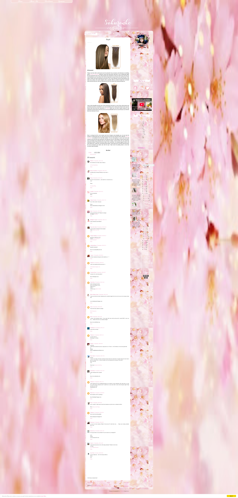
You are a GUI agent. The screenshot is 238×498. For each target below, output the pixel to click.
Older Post (126, 482)
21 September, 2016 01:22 (99, 334)
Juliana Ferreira (93, 200)
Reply (91, 166)
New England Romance (94, 447)
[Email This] (94, 152)
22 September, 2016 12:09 (98, 443)
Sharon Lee (92, 430)
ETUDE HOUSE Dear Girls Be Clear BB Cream (137, 205)
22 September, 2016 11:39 (99, 430)
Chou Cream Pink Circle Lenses (147, 223)
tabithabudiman (93, 245)
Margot (91, 343)
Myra (91, 402)
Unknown (92, 262)
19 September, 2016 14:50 (101, 170)
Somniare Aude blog (98, 365)
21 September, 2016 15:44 (99, 370)
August (146, 226)
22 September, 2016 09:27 (99, 422)
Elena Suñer (92, 355)
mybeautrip (92, 370)
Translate (147, 168)
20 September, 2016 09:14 (99, 262)
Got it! (231, 496)
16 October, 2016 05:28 (99, 452)
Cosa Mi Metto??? (97, 238)
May (146, 231)
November (147, 196)
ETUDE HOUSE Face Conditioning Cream (137, 160)
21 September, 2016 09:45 (98, 343)
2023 (145, 181)
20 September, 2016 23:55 (99, 327)
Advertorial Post (93, 154)
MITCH (91, 160)
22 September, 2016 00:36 (99, 392)
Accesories (140, 121)
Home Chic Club (93, 227)
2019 (145, 188)
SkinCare (140, 137)
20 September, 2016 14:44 (99, 282)
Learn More (43, 496)
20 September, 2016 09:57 (101, 272)
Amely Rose (92, 282)
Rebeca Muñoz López (94, 294)
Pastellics (96, 214)
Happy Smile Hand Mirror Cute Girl (147, 214)
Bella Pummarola (93, 311)
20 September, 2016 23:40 (97, 316)
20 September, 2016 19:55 (103, 294)
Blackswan (92, 422)
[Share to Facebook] (98, 152)
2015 (145, 240)
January (146, 238)
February (146, 236)
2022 (145, 183)
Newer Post (90, 482)
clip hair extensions (94, 74)
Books (140, 125)
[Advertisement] (9, 7)
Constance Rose (93, 272)
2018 (145, 189)
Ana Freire (92, 452)
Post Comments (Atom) (96, 485)
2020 (145, 186)
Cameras (140, 128)
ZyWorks (121, 491)
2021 (145, 184)
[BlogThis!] (96, 152)
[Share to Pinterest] (99, 152)
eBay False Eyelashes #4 (147, 204)
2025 (145, 177)
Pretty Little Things (96, 406)
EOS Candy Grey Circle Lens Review (148, 209)
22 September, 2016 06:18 (97, 402)
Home (108, 482)
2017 (145, 191)
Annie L (91, 443)
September (147, 200)
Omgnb (107, 108)
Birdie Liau (92, 392)
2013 (145, 244)
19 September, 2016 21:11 (102, 219)
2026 (145, 176)
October (146, 198)
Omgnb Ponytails (148, 201)
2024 (145, 179)
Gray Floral (139, 218)
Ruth (91, 316)
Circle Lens (140, 129)
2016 (145, 193)
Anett (91, 306)
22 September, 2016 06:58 (99, 412)
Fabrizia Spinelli (93, 235)
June (146, 229)
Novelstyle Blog (93, 185)
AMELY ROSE (98, 288)
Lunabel (91, 191)
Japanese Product (140, 134)
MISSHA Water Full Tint (147, 218)
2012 (145, 245)
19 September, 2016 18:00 (97, 211)
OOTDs (140, 136)
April (146, 233)
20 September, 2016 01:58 (101, 227)
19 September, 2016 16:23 (98, 191)
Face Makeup (140, 132)
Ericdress (146, 206)
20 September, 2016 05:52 (101, 245)
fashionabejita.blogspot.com (95, 266)
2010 (145, 249)
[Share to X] (97, 152)
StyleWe (146, 220)
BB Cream (140, 123)
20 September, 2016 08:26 (98, 255)
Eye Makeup (140, 131)
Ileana (91, 177)
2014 (145, 242)
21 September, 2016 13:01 (99, 355)
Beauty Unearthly (93, 170)
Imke (91, 211)
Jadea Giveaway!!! (93, 239)
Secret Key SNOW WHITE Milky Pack (137, 176)
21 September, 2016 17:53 (99, 381)
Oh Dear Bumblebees (94, 165)
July (145, 228)
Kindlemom (92, 327)
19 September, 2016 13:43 (98, 160)
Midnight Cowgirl (93, 219)
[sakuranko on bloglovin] (141, 148)
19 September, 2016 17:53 (101, 200)
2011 (145, 247)
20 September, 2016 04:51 (101, 235)
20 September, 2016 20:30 (97, 306)
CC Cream (141, 126)
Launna (91, 255)
